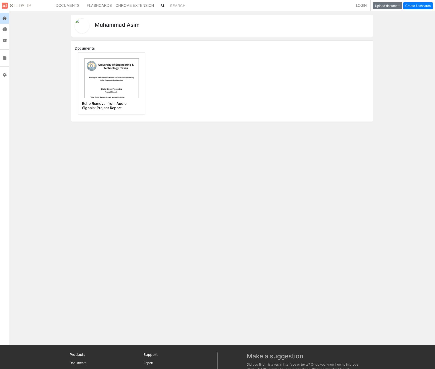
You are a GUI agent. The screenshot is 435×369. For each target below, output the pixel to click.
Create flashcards (418, 5)
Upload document (387, 5)
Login (361, 5)
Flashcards (99, 5)
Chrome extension (135, 5)
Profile (4, 75)
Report (148, 363)
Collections (4, 40)
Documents (68, 5)
